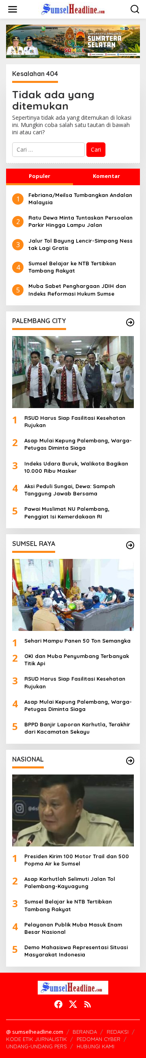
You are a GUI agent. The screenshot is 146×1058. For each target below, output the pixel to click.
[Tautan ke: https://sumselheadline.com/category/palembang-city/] (130, 322)
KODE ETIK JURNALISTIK (36, 1039)
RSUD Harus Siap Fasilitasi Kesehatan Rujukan (74, 421)
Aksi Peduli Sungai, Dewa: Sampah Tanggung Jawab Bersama (69, 490)
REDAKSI (118, 1031)
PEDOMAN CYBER (98, 1039)
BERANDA (85, 1031)
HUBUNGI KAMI (95, 1046)
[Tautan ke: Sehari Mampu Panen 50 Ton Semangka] (73, 595)
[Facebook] (58, 1004)
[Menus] (12, 9)
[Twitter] (73, 1004)
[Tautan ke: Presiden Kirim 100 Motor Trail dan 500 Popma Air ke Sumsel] (73, 810)
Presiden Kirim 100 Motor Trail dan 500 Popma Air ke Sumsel (76, 860)
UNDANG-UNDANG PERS (36, 1046)
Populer (39, 176)
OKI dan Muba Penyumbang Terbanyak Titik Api (76, 660)
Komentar (106, 176)
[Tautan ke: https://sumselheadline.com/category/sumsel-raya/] (130, 545)
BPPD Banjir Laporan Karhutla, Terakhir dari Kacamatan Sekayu (77, 728)
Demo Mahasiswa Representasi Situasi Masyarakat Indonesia (76, 951)
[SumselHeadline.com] (74, 9)
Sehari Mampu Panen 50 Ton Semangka (77, 640)
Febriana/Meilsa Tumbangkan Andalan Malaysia (80, 198)
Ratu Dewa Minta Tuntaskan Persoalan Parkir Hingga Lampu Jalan (80, 221)
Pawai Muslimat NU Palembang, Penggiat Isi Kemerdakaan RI (67, 512)
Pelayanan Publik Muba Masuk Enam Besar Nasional (73, 928)
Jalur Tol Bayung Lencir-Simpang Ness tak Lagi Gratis (80, 244)
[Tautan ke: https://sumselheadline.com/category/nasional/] (130, 761)
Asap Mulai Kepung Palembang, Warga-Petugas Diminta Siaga (78, 444)
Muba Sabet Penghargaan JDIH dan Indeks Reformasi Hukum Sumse (77, 289)
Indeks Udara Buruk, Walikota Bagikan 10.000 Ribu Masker (76, 467)
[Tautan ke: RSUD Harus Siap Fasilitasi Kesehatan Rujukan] (73, 372)
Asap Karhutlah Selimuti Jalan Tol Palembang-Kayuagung (69, 882)
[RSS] (87, 1004)
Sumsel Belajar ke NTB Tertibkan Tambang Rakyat (72, 267)
